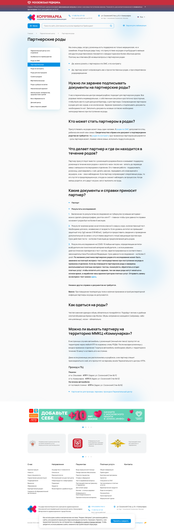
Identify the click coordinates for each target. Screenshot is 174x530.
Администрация (33, 470)
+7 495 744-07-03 (78, 16)
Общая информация (106, 470)
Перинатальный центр (47, 33)
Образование (32, 486)
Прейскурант (104, 472)
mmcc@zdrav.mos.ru (98, 506)
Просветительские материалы (86, 497)
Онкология (55, 472)
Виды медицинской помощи (85, 470)
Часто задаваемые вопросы (85, 481)
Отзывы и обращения (83, 478)
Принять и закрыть (120, 521)
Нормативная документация (37, 478)
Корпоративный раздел (35, 489)
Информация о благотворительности (83, 494)
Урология (103, 478)
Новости (30, 472)
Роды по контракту (106, 490)
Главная (30, 33)
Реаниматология (57, 475)
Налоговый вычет (106, 496)
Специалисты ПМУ (106, 481)
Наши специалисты (34, 475)
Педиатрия (55, 483)
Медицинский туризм (107, 498)
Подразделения (33, 481)
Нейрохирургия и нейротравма (62, 481)
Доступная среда (82, 488)
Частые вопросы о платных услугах (109, 484)
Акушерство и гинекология (61, 470)
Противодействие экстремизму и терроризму (86, 484)
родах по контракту (100, 135)
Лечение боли (104, 493)
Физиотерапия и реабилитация (62, 489)
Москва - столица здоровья (85, 490)
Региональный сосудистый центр (63, 478)
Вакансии (31, 483)
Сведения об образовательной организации (38, 492)
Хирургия (55, 486)
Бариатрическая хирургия (109, 488)
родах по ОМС (123, 129)
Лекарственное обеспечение (86, 472)
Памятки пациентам (83, 475)
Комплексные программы (108, 475)
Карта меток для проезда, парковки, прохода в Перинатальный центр (102, 391)
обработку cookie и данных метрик (88, 522)
